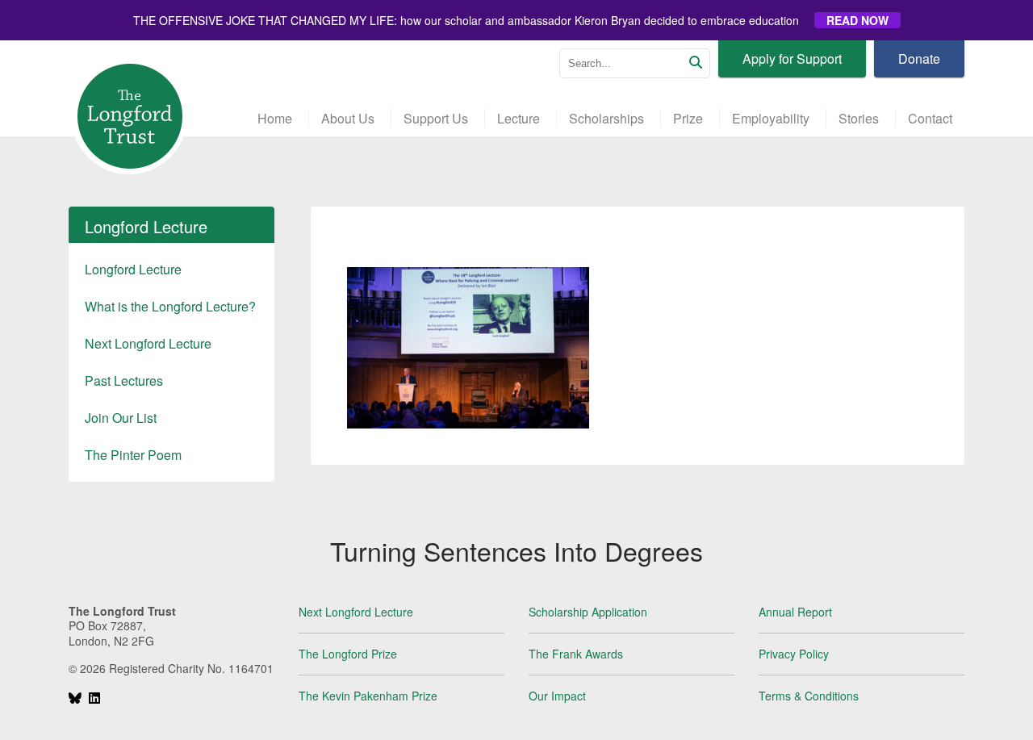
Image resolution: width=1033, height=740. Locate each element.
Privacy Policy (794, 654)
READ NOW (857, 20)
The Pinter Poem (133, 454)
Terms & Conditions (809, 696)
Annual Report (795, 612)
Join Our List (121, 417)
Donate (919, 58)
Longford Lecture (133, 269)
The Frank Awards (576, 654)
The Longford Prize (348, 654)
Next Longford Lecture (148, 343)
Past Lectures (124, 380)
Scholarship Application (588, 612)
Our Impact (557, 696)
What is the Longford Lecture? (170, 306)
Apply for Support (792, 58)
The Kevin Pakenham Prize (368, 696)
